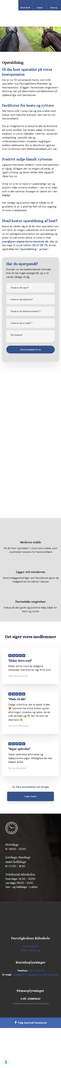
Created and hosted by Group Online (31, 1003)
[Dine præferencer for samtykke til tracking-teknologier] (6, 1062)
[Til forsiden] (30, 18)
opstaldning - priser (34, 249)
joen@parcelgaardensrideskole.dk (25, 241)
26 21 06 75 (39, 245)
